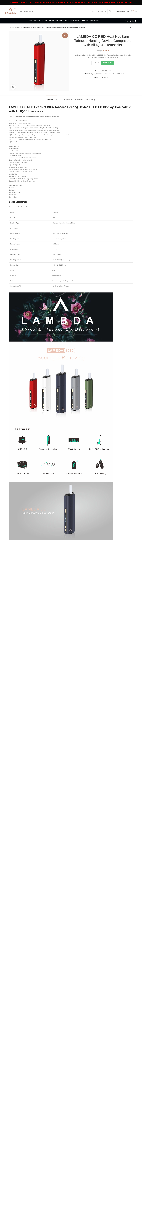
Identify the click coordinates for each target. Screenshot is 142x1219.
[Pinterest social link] (130, 21)
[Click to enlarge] (13, 87)
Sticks (72, 286)
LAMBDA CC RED (118, 74)
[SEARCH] (110, 11)
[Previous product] (128, 27)
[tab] (51, 99)
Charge (67, 260)
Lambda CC (107, 74)
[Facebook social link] (125, 21)
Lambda (99, 74)
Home (11, 27)
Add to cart (107, 63)
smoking (22, 125)
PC (62, 275)
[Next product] (132, 27)
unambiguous (35, 123)
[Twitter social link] (127, 21)
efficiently (39, 137)
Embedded (14, 139)
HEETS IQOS (90, 74)
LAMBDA (103, 32)
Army (70, 281)
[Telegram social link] (135, 21)
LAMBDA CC (19, 27)
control (53, 125)
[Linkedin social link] (133, 21)
